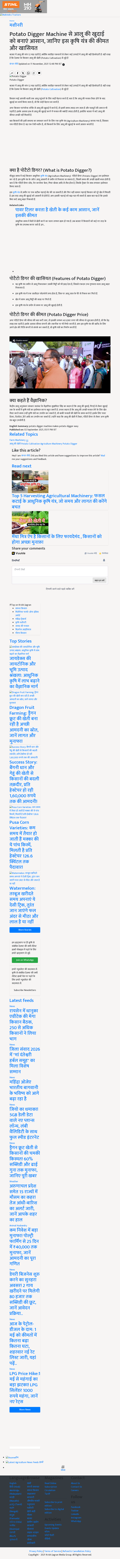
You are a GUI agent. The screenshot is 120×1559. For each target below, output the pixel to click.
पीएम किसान (20, 633)
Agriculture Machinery (51, 444)
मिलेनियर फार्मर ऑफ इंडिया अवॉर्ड (27, 613)
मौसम (29, 1515)
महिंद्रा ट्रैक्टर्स (20, 619)
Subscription (51, 1487)
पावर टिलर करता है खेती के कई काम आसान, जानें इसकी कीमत (57, 212)
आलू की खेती (15, 444)
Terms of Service (52, 1551)
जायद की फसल (22, 626)
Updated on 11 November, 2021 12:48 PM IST (40, 64)
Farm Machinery (18, 440)
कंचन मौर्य (14, 64)
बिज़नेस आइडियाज (23, 630)
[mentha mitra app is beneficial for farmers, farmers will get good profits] (30, 522)
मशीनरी (16, 25)
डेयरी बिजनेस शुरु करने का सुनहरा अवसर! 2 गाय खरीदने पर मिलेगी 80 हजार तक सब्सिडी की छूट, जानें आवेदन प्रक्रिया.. (25, 1294)
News (12, 1006)
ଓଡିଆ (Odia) (16, 1522)
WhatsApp (76, 1521)
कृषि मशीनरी (20, 623)
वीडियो (47, 1539)
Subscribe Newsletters (25, 990)
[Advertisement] (62, 251)
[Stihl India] (23, 6)
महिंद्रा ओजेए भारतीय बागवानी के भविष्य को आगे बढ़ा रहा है (24, 1090)
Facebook (75, 1507)
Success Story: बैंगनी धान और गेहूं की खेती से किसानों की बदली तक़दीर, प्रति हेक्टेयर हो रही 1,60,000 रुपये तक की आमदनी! (24, 781)
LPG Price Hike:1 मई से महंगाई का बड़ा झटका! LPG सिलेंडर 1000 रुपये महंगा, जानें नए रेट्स (25, 1388)
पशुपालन (31, 1504)
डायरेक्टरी (31, 1543)
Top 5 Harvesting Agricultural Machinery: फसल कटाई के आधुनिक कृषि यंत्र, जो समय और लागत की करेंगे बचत (59, 501)
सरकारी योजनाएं (30, 1527)
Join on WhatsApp (25, 960)
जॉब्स (63, 1470)
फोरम (47, 1532)
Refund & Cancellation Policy (77, 1551)
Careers (75, 1490)
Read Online (50, 1483)
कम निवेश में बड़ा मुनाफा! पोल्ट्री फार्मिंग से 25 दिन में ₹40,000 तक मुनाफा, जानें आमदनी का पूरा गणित (24, 1247)
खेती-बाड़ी (31, 1511)
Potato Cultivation (51, 89)
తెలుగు (13, 1536)
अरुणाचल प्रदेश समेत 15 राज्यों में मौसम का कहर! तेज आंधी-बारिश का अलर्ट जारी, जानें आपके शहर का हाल (24, 1203)
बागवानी (30, 1497)
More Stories (24, 930)
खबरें (29, 1483)
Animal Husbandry (18, 1226)
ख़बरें (41, 1462)
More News (25, 1410)
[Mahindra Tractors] (10, 15)
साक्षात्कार (31, 1494)
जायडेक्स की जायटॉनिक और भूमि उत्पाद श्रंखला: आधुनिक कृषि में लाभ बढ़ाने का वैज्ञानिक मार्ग (25, 673)
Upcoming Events (53, 1525)
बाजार (29, 1518)
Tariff (47, 1494)
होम (16, 1457)
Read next (21, 466)
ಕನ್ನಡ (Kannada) (14, 1516)
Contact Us (76, 1487)
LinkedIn (75, 1514)
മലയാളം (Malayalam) (15, 1492)
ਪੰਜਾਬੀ (12, 1533)
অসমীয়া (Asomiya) (14, 1527)
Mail (103, 456)
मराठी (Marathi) (14, 1499)
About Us (75, 1483)
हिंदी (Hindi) (15, 1487)
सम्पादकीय (31, 1536)
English (13, 1483)
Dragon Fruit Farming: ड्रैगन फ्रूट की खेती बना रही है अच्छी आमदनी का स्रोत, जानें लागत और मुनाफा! (24, 724)
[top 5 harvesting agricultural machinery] (30, 481)
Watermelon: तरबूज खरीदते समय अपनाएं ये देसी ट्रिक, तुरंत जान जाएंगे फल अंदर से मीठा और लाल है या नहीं (24, 905)
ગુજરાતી (14, 1540)
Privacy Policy (36, 1551)
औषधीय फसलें (33, 1501)
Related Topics (24, 434)
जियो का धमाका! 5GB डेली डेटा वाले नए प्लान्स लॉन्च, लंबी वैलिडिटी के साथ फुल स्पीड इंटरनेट (24, 1123)
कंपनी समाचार (33, 1487)
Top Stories (21, 641)
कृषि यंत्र (43, 176)
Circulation (50, 1490)
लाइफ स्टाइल (32, 1533)
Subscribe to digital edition (54, 1511)
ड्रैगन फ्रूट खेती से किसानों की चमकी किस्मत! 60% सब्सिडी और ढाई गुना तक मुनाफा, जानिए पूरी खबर (25, 1162)
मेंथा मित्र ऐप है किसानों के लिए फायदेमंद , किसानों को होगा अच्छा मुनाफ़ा (57, 539)
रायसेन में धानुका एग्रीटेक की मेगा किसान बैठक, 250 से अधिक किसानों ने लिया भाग (24, 1025)
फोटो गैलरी (49, 1535)
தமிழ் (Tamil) (16, 1504)
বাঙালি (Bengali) (14, 1509)
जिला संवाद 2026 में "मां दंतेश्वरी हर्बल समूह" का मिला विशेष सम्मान (25, 1060)
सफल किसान (21, 608)
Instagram (76, 1518)
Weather (14, 1182)
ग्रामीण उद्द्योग (32, 1522)
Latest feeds (22, 1000)
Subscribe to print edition (53, 1504)
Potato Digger (70, 444)
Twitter (75, 1511)
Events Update (52, 1528)
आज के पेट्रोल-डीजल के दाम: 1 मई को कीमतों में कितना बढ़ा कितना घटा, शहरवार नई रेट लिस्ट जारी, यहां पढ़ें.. (23, 1343)
